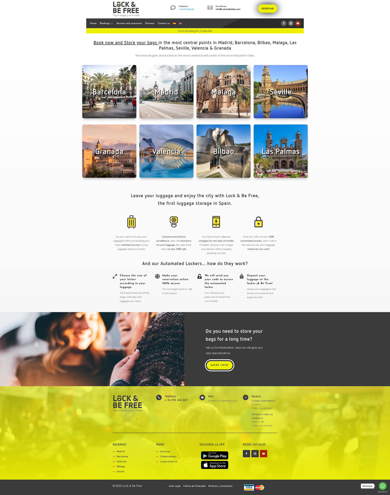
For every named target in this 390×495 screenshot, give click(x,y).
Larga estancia (168, 461)
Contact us (164, 23)
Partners (149, 23)
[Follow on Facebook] (283, 23)
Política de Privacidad (194, 486)
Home (93, 23)
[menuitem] (174, 24)
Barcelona (122, 456)
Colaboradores (168, 456)
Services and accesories (129, 23)
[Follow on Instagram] (290, 23)
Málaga (121, 466)
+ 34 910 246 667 (186, 9)
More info (220, 365)
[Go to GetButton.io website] (383, 492)
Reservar (268, 8)
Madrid (121, 451)
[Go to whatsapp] (382, 486)
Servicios (165, 451)
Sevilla (120, 472)
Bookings (105, 23)
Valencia (121, 461)
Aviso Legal (175, 486)
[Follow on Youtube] (297, 23)
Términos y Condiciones (220, 486)
